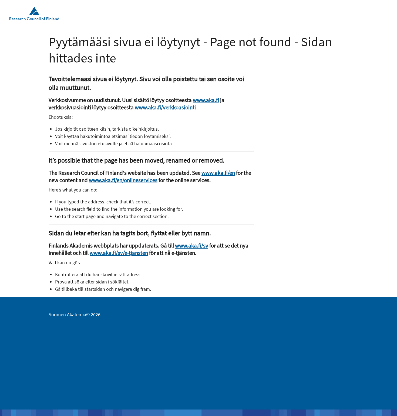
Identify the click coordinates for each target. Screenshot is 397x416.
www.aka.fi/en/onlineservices (123, 180)
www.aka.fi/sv (191, 245)
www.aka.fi (206, 100)
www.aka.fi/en (218, 172)
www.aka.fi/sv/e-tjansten (119, 252)
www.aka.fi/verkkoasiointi (165, 107)
